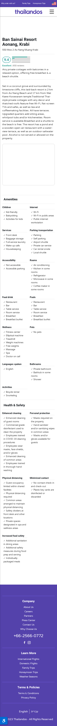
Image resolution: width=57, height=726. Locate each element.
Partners (28, 616)
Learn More (28, 653)
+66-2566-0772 (28, 636)
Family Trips (26, 3)
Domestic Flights (29, 663)
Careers (28, 611)
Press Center (28, 620)
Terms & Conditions (28, 693)
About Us (28, 607)
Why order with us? (8, 3)
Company (28, 601)
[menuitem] (23, 711)
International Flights (28, 659)
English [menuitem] (23, 711)
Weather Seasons (28, 676)
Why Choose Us (28, 629)
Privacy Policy (28, 697)
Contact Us (28, 624)
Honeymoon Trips (39, 3)
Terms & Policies (28, 687)
